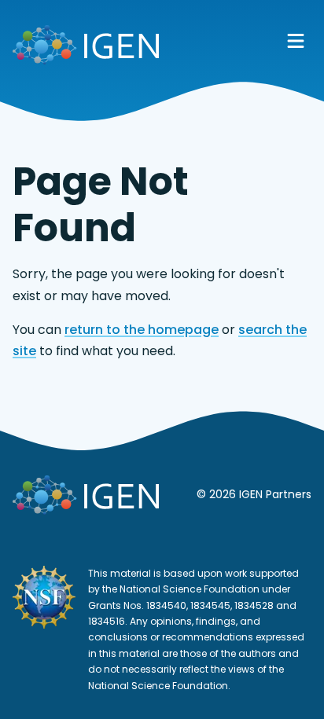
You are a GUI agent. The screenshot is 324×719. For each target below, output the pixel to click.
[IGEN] (86, 48)
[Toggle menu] (295, 41)
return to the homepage (141, 330)
